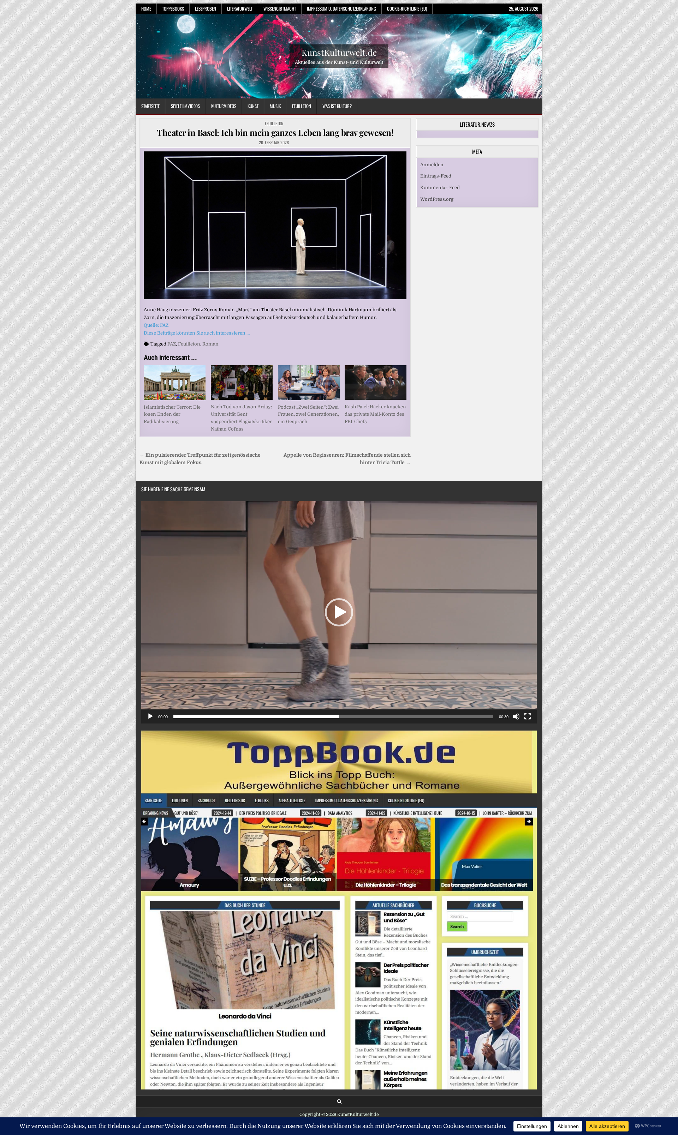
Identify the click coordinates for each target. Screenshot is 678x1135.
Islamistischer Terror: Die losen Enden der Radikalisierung (172, 414)
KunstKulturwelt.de (339, 52)
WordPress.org (436, 199)
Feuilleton (301, 105)
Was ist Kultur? (337, 105)
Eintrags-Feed (435, 176)
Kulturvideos (223, 105)
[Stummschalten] (516, 716)
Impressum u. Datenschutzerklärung (341, 8)
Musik (275, 105)
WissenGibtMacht (279, 8)
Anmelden (432, 164)
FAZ (171, 344)
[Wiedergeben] (150, 716)
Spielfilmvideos (185, 105)
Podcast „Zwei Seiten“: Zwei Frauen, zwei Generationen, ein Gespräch (308, 414)
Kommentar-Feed (440, 187)
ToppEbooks (173, 8)
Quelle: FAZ (156, 325)
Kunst (253, 105)
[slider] (333, 716)
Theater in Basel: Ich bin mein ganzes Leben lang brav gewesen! (275, 132)
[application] (339, 612)
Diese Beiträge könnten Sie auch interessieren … (197, 333)
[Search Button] (339, 1101)
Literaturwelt (239, 8)
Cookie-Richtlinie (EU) (407, 8)
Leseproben (205, 8)
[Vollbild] (527, 716)
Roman (210, 344)
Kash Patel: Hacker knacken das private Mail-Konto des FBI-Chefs (375, 414)
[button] (339, 612)
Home (146, 8)
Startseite (150, 105)
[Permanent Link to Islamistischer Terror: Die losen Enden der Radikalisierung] (175, 382)
